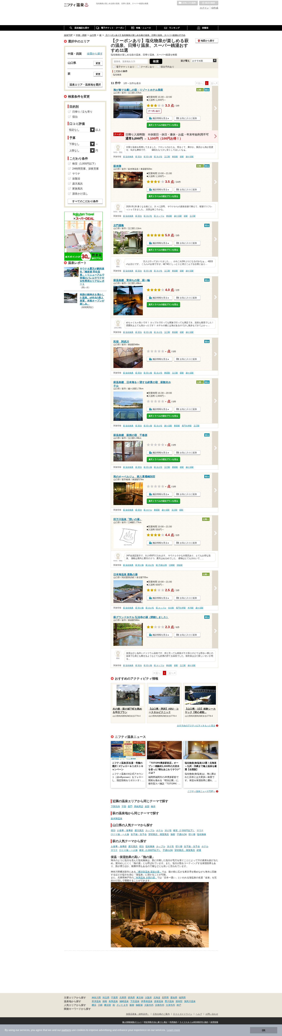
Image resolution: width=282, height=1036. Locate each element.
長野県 (165, 997)
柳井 (153, 806)
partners (66, 1030)
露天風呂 (139, 830)
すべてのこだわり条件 (85, 201)
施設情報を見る (160, 118)
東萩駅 (175, 157)
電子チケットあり (125, 66)
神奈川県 (96, 997)
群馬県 (131, 997)
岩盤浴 (76, 178)
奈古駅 (171, 608)
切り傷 (191, 834)
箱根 (104, 1001)
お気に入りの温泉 (187, 3)
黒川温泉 (169, 1001)
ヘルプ (199, 1014)
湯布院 (179, 1001)
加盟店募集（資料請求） (137, 1014)
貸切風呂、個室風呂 (158, 834)
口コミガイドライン (182, 1014)
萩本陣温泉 (116, 818)
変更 (98, 63)
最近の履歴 (208, 3)
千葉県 (114, 997)
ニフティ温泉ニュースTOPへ (201, 791)
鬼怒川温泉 (190, 1001)
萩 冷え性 (158, 157)
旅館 (173, 834)
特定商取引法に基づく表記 (155, 1022)
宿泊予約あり (167, 66)
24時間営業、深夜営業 (85, 168)
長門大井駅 (187, 426)
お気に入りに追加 (188, 118)
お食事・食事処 (125, 830)
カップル (150, 830)
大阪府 (148, 997)
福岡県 (182, 997)
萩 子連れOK (161, 565)
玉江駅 (167, 157)
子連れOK (182, 834)
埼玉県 (105, 997)
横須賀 (107, 1005)
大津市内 (170, 1005)
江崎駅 (172, 565)
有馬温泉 (113, 1001)
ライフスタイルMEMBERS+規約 (194, 1022)
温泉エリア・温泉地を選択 (85, 84)
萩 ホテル (148, 510)
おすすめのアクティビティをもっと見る (196, 725)
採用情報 (214, 1022)
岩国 (147, 806)
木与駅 (191, 608)
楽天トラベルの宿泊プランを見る (163, 125)
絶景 (199, 850)
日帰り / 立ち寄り (82, 111)
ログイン (204, 8)
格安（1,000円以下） (184, 830)
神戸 (179, 1005)
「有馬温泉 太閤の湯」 (145, 877)
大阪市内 (148, 1005)
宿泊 (113, 830)
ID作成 (214, 8)
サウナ (200, 830)
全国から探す (95, 53)
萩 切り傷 (148, 157)
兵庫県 (122, 997)
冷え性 (168, 830)
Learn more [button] (173, 1030)
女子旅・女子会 (139, 834)
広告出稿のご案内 (161, 1014)
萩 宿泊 (138, 157)
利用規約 (173, 1022)
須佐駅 (180, 565)
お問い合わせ (211, 1014)
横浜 (94, 1005)
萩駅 (182, 157)
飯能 (132, 1005)
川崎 (100, 1005)
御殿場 (139, 1005)
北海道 (156, 997)
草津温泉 (96, 1001)
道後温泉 (158, 1001)
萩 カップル (159, 216)
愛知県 (173, 997)
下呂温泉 (134, 1001)
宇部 (124, 806)
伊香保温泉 (146, 1001)
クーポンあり (147, 66)
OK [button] (263, 1030)
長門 (130, 806)
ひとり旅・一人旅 (120, 834)
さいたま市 (122, 1005)
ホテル (159, 830)
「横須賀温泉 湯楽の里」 (149, 871)
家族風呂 (77, 188)
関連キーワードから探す (77, 1009)
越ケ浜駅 (190, 157)
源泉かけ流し (80, 193)
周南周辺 (138, 806)
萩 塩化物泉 (128, 157)
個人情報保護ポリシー (132, 1022)
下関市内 (115, 806)
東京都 (139, 997)
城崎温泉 (124, 1001)
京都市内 (159, 1005)
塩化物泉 (201, 834)
